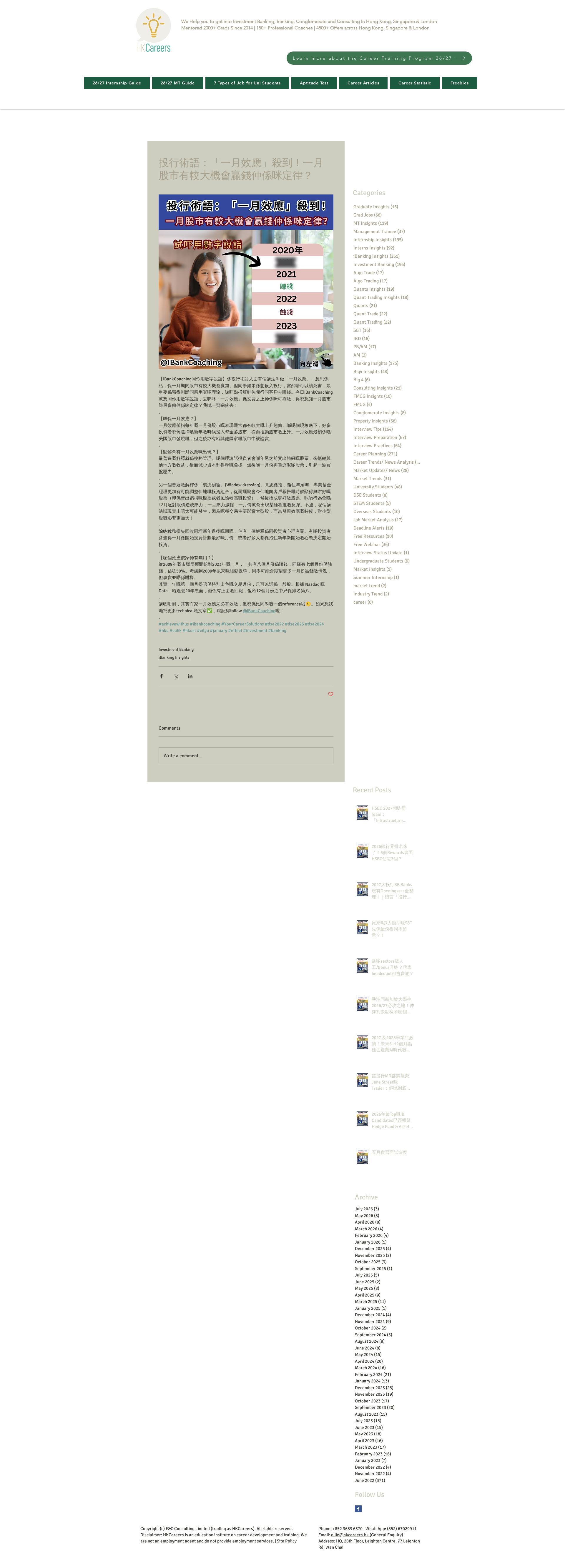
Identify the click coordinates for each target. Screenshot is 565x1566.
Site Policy (287, 1541)
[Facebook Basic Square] (358, 1508)
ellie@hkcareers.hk (350, 1534)
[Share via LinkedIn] (190, 676)
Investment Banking (176, 649)
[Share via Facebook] (161, 676)
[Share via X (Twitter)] (176, 676)
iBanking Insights (174, 657)
